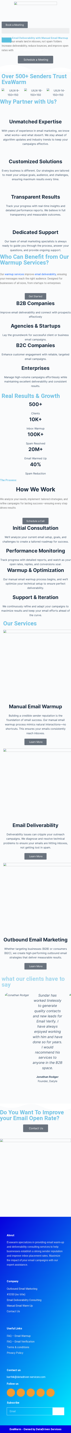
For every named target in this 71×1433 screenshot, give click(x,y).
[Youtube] (40, 1392)
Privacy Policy (15, 1352)
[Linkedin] (11, 1392)
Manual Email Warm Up (20, 1305)
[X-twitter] (50, 1392)
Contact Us (13, 1311)
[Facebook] (21, 1392)
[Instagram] (31, 1392)
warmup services (14, 274)
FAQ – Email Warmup (19, 1336)
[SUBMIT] (58, 1411)
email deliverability (45, 274)
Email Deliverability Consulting (24, 1300)
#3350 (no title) (16, 1294)
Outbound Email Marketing (22, 1288)
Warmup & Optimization (35, 570)
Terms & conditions (18, 1347)
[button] (35, 31)
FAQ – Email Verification (21, 1341)
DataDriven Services (48, 1429)
